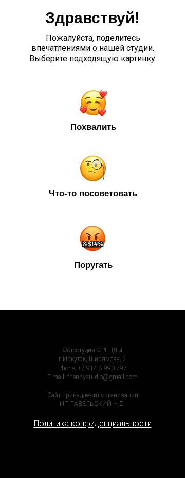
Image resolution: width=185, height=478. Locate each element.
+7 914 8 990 (97, 368)
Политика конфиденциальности (93, 424)
